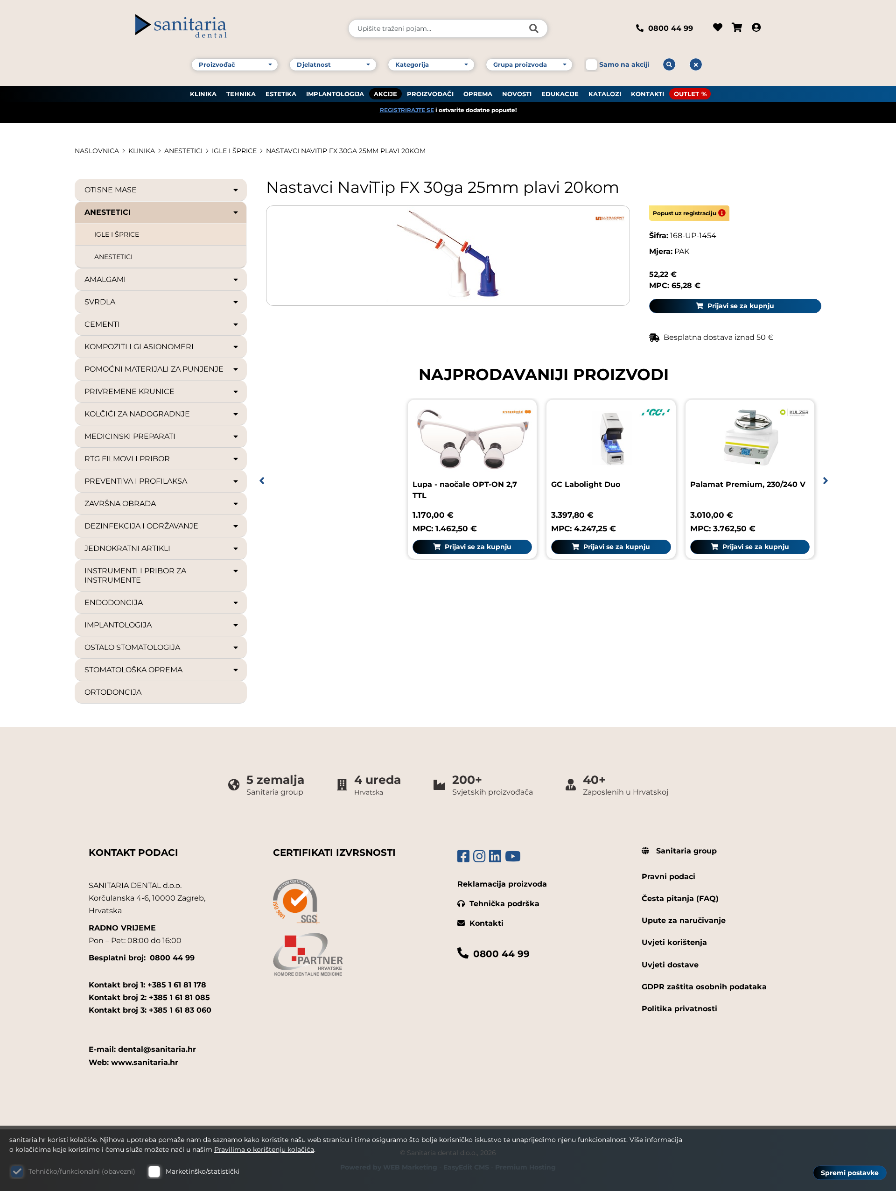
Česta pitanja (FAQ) (680, 898)
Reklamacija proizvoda (502, 884)
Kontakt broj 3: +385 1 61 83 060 (150, 1010)
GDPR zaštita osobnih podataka (704, 986)
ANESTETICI (113, 257)
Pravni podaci (668, 876)
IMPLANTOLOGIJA (335, 94)
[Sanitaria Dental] (235, 28)
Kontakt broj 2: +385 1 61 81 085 (149, 997)
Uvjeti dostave (670, 964)
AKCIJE (385, 94)
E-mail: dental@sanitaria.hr (142, 1049)
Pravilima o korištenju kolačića (264, 1149)
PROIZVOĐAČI (430, 94)
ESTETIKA (281, 94)
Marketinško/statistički (202, 1171)
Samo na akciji (624, 64)
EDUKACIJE (560, 94)
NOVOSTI (517, 94)
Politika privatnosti (679, 1008)
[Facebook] (463, 856)
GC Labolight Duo (585, 484)
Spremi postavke (850, 1173)
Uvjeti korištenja (674, 942)
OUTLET (686, 94)
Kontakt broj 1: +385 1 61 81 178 (147, 984)
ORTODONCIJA (112, 692)
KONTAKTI (647, 94)
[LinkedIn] (495, 856)
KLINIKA (203, 94)
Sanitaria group (685, 850)
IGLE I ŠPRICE (234, 151)
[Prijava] (756, 28)
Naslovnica (97, 151)
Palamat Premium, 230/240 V (747, 484)
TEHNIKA (241, 94)
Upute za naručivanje (684, 920)
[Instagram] (479, 856)
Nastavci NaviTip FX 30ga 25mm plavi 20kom (346, 151)
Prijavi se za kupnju (740, 306)
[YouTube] (513, 856)
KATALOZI (604, 94)
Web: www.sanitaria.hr (133, 1062)
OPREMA (477, 94)
